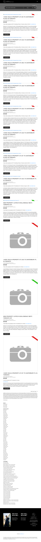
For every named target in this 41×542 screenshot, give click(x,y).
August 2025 (5, 418)
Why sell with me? (23, 517)
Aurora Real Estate (6, 463)
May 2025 (4, 421)
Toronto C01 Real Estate (6, 491)
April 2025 (4, 422)
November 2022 (5, 444)
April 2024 (4, 431)
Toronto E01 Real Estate (6, 496)
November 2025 (5, 415)
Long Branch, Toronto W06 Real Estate (8, 481)
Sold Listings (5, 407)
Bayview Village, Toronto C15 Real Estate (9, 464)
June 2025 (4, 420)
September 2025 (5, 417)
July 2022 (4, 448)
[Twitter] (33, 525)
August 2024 (5, 427)
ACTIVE (33, 5)
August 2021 (5, 458)
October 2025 (5, 416)
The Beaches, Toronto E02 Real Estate (8, 490)
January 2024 (5, 433)
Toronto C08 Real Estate (6, 493)
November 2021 (5, 455)
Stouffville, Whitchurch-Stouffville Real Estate (30, 396)
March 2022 (5, 452)
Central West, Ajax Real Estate (15, 393)
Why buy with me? (14, 517)
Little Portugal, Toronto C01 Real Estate (8, 480)
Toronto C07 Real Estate (6, 492)
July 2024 (4, 428)
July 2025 (4, 419)
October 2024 (5, 425)
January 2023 (5, 443)
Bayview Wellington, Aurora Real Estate (9, 465)
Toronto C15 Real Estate (6, 495)
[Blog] (35, 525)
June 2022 (4, 449)
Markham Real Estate (6, 482)
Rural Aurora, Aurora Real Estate (12, 396)
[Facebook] (32, 525)
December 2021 (5, 454)
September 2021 (5, 457)
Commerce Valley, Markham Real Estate (22, 393)
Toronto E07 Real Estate (6, 497)
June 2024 (4, 429)
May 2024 (4, 430)
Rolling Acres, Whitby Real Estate (8, 486)
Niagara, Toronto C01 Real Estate (8, 483)
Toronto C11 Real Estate (6, 494)
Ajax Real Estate (5, 462)
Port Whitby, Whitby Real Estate (7, 484)
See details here (33, 24)
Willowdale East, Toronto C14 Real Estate (10, 398)
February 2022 (5, 453)
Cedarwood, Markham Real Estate (8, 393)
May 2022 (4, 450)
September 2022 (5, 446)
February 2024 (5, 432)
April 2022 (4, 451)
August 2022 (5, 447)
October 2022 (5, 445)
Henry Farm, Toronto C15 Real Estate (24, 394)
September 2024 (5, 426)
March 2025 (5, 423)
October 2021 (5, 456)
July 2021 (4, 459)
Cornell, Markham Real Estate (29, 393)
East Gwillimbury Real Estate (9, 394)
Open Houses (5, 406)
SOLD (36, 5)
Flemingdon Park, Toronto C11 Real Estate (16, 394)
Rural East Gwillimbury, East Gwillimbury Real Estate (20, 396)
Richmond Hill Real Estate (7, 485)
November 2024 (5, 424)
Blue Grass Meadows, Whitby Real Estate (9, 466)
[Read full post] (20, 15)
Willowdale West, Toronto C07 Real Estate (10, 89)
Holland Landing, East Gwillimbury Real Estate (32, 394)
